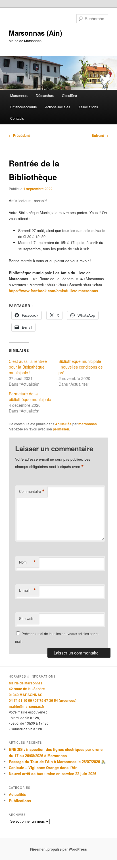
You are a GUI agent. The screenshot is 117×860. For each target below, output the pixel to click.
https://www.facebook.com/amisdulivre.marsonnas (53, 290)
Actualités (63, 423)
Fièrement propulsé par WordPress (58, 849)
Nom (27, 562)
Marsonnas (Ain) (35, 33)
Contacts (17, 118)
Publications (20, 800)
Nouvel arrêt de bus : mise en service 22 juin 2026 (52, 773)
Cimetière (69, 95)
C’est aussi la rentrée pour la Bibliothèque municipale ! (28, 366)
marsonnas (87, 423)
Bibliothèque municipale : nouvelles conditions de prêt (80, 366)
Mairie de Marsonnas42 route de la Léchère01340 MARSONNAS (27, 688)
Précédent (19, 135)
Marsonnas (19, 95)
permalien (61, 429)
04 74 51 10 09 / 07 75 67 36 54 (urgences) (42, 700)
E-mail (27, 590)
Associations (88, 106)
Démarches (45, 95)
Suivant (100, 135)
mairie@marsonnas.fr (26, 706)
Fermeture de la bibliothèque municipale (30, 396)
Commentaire (32, 491)
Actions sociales (57, 106)
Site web (26, 618)
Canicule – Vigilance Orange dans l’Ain (43, 767)
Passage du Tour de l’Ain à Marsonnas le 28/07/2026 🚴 (57, 761)
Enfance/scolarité (23, 106)
